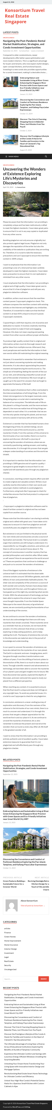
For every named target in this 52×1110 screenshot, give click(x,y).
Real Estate (9, 961)
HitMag (27, 1107)
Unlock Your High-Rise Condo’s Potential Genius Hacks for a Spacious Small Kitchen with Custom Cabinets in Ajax (24, 1083)
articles (7, 928)
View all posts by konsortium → (33, 905)
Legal (6, 957)
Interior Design (10, 949)
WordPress (16, 1107)
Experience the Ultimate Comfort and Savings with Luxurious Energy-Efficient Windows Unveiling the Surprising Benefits (25, 1057)
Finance (7, 932)
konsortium (25, 51)
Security (7, 965)
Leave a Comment (37, 51)
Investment (9, 953)
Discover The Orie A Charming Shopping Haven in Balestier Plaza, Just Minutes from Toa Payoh (33, 123)
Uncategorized (8, 38)
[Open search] (46, 156)
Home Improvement (12, 941)
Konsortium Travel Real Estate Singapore (25, 16)
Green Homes (10, 936)
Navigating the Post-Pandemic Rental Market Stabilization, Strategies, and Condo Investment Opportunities (24, 44)
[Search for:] (26, 979)
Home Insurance (11, 945)
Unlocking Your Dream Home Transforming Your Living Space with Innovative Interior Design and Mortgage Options (24, 1066)
